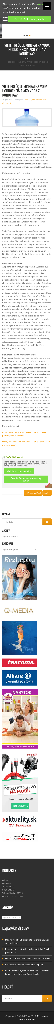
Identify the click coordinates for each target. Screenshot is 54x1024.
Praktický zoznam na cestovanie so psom (24, 964)
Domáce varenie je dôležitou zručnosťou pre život (28, 958)
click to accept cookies (19, 471)
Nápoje (27, 99)
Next (46, 493)
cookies (42, 4)
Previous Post (34, 493)
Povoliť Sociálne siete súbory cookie (26, 479)
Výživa (32, 99)
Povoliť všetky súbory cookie (29, 19)
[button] (24, 35)
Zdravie (39, 99)
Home (27, 59)
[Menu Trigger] (47, 6)
